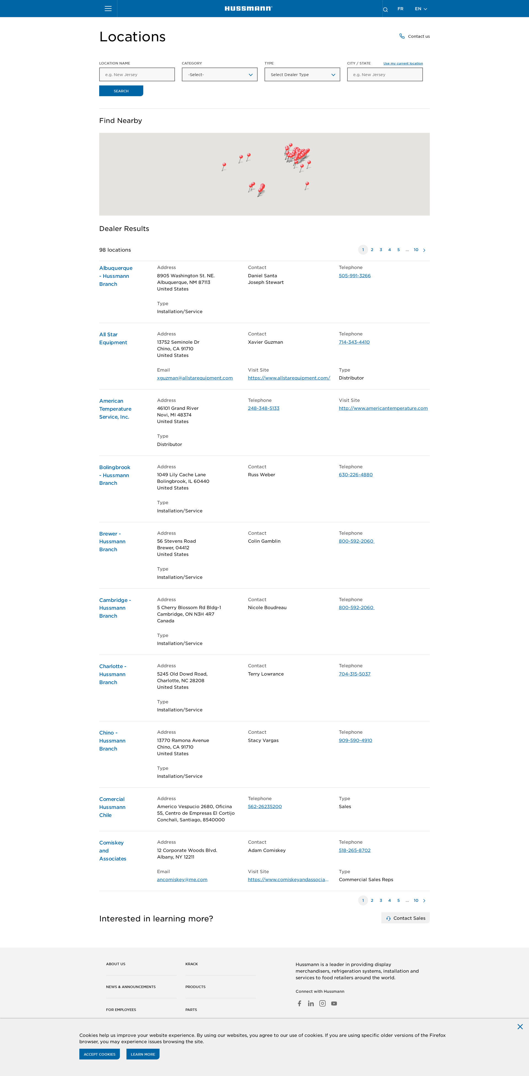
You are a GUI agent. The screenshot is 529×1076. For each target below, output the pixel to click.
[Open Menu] (108, 8)
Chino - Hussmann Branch (112, 741)
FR (400, 8)
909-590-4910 (355, 740)
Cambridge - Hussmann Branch (115, 608)
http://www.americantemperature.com (383, 408)
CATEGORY (192, 63)
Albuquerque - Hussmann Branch (116, 276)
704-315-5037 (355, 673)
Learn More (143, 1054)
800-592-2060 (357, 541)
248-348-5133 (263, 408)
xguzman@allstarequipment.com (195, 377)
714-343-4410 (354, 342)
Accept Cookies (99, 1054)
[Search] (385, 8)
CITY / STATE (385, 63)
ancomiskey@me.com (182, 879)
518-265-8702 (355, 850)
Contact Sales (408, 918)
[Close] (520, 1026)
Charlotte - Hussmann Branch (112, 674)
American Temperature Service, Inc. (115, 409)
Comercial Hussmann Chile (112, 807)
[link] (249, 8)
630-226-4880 (356, 474)
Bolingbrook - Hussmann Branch (114, 475)
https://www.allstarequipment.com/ (289, 377)
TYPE (269, 63)
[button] (307, 164)
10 (416, 249)
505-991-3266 (355, 275)
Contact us (418, 36)
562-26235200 (265, 806)
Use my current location (403, 63)
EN (419, 8)
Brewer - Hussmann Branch (112, 542)
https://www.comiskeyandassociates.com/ (289, 879)
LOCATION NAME (114, 63)
